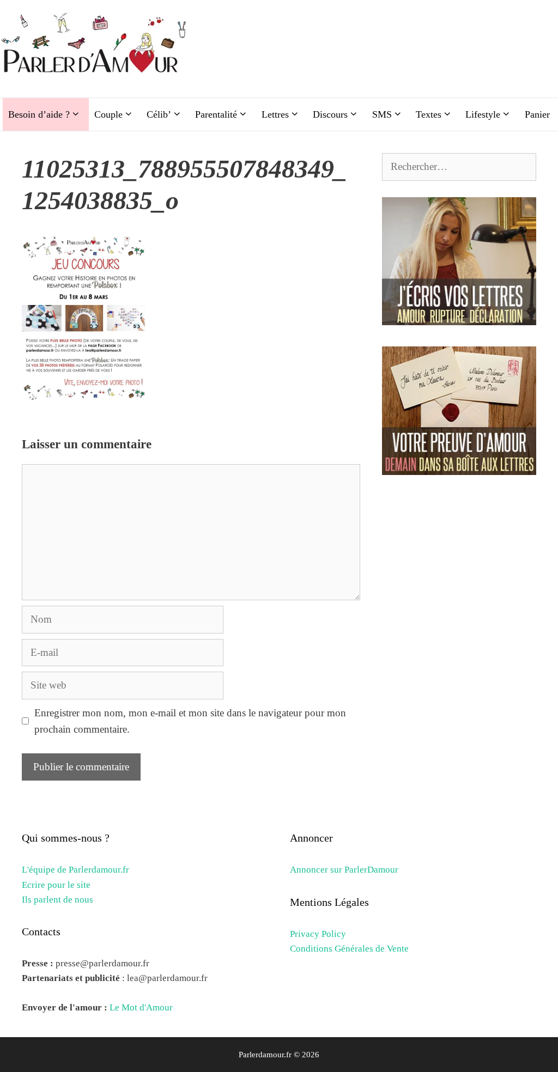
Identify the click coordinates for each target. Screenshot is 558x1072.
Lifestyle (482, 114)
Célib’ (159, 114)
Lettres (275, 114)
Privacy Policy (318, 934)
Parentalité (216, 114)
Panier (537, 114)
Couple (108, 114)
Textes (428, 114)
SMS (382, 114)
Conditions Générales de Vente (349, 948)
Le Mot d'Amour (141, 1007)
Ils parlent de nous (57, 899)
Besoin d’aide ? (39, 114)
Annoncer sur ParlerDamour (344, 869)
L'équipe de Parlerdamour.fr (75, 869)
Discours (330, 114)
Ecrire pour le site (56, 885)
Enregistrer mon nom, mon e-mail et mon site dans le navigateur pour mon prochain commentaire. (190, 721)
